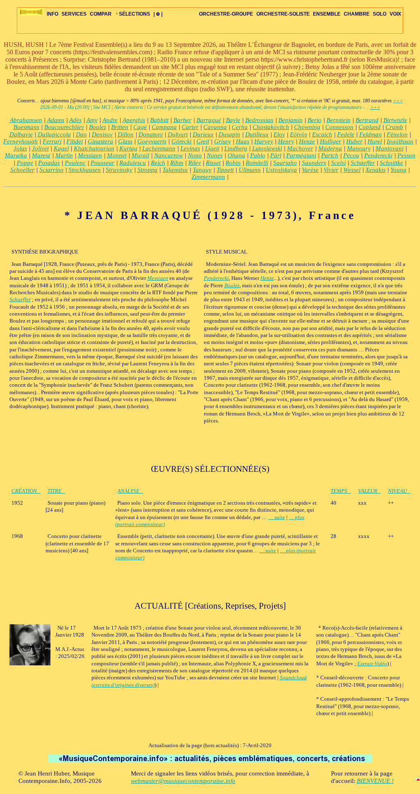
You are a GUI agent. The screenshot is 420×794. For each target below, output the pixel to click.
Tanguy (202, 169)
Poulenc (75, 162)
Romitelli (257, 162)
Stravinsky (119, 169)
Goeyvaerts (152, 141)
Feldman (370, 134)
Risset (213, 162)
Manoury (359, 148)
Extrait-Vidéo (372, 663)
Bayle (233, 120)
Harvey (263, 141)
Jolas (20, 148)
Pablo (257, 155)
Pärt (275, 155)
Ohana (236, 155)
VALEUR (367, 491)
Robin (233, 162)
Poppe (25, 162)
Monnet (117, 155)
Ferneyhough (20, 141)
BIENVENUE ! (375, 781)
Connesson (339, 127)
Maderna (330, 148)
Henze (307, 141)
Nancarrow (168, 155)
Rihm (176, 162)
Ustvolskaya (281, 169)
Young (398, 169)
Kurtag (128, 148)
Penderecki (378, 155)
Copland (369, 127)
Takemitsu (175, 169)
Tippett (225, 169)
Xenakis (375, 169)
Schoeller (22, 169)
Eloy (279, 134)
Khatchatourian (94, 148)
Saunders (314, 162)
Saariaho (285, 162)
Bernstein (338, 120)
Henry (286, 141)
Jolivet (40, 148)
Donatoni (151, 134)
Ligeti (212, 148)
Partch (329, 155)
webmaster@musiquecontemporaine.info (183, 781)
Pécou (351, 155)
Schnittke (391, 162)
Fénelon (397, 134)
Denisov (102, 134)
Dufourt (178, 134)
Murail (140, 155)
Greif (202, 141)
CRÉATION (24, 491)
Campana (164, 127)
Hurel (375, 141)
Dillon (126, 134)
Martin (64, 155)
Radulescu (132, 162)
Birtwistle (395, 120)
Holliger (330, 141)
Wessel (352, 169)
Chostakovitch (271, 127)
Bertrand (367, 120)
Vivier (331, 169)
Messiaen (90, 155)
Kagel (61, 148)
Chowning (307, 127)
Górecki (181, 141)
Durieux (203, 134)
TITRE (55, 491)
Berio (315, 120)
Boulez (97, 127)
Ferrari (52, 141)
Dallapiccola (54, 134)
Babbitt (159, 120)
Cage (140, 127)
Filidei (74, 141)
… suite (276, 517)
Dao (81, 134)
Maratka (16, 155)
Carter (190, 127)
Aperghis (134, 120)
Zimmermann (208, 176)
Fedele (345, 134)
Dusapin (229, 134)
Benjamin (290, 120)
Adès (75, 120)
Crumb (394, 127)
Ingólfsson (400, 141)
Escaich (322, 134)
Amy (92, 120)
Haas (242, 141)
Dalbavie (21, 134)
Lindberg (235, 148)
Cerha (240, 127)
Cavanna (215, 127)
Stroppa (147, 169)
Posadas (49, 162)
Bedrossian (259, 120)
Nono (195, 155)
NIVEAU (397, 491)
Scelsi (338, 162)
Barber (182, 120)
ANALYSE (128, 491)
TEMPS (339, 491)
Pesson (406, 155)
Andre (110, 120)
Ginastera (100, 141)
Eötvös (298, 134)
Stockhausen (84, 169)
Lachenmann (159, 148)
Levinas (190, 148)
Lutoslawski (267, 148)
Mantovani (390, 148)
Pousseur (102, 162)
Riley (194, 162)
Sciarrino (51, 169)
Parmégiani (301, 155)
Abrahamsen (26, 120)
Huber (354, 141)
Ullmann (250, 169)
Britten (119, 127)
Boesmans (26, 127)
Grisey (222, 141)
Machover (300, 148)
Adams (55, 120)
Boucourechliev (64, 127)
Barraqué (208, 120)
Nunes (215, 155)
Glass (125, 141)
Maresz (41, 155)
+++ (398, 101)
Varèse (310, 169)
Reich (158, 162)
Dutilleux (257, 134)
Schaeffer (363, 162)
